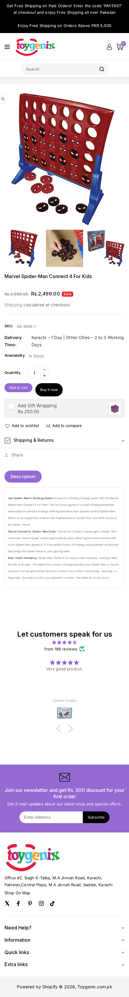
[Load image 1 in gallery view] (23, 248)
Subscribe (96, 817)
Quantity (12, 372)
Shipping (13, 304)
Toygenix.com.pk (94, 986)
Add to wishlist (25, 425)
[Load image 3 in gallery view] (105, 248)
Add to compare (67, 425)
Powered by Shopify (37, 986)
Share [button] (17, 454)
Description (23, 476)
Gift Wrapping (37, 405)
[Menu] (7, 46)
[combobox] (58, 69)
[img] (64, 642)
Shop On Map (17, 892)
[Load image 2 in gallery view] (64, 248)
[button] (64, 440)
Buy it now (49, 389)
